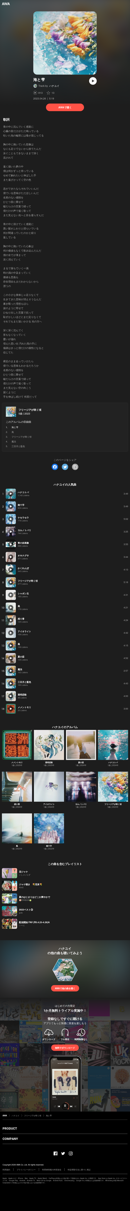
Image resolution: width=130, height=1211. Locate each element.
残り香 (17, 804)
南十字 (49, 845)
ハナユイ (54, 86)
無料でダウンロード (65, 1047)
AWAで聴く (65, 107)
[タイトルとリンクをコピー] (75, 467)
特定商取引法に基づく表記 (79, 1169)
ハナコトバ (113, 762)
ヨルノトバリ (81, 804)
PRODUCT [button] (10, 1128)
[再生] (93, 81)
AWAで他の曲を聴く (65, 988)
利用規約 (6, 1169)
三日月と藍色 (18, 446)
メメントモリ (17, 762)
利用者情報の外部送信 (51, 1169)
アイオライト (49, 804)
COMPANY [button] (10, 1139)
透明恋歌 (49, 762)
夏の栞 (81, 762)
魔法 (14, 441)
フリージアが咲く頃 (30, 410)
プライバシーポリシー (26, 1169)
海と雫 (49, 1115)
